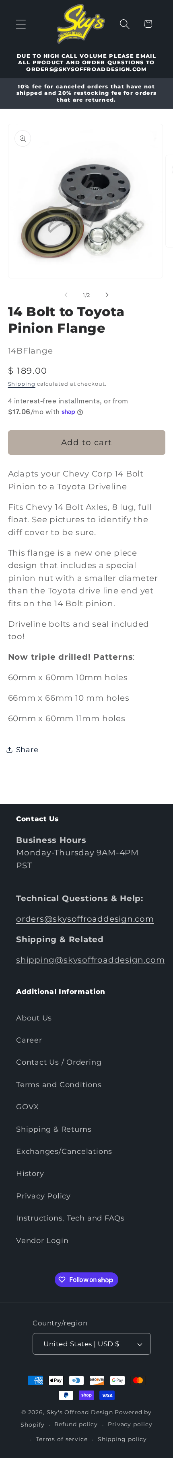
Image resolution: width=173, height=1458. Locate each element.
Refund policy (76, 1424)
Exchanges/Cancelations (64, 1151)
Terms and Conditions (59, 1084)
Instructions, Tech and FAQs (70, 1218)
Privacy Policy (43, 1195)
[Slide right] (107, 295)
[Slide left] (66, 295)
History (30, 1173)
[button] (20, 23)
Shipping (21, 383)
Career (29, 1040)
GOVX (27, 1106)
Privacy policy (130, 1424)
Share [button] (27, 749)
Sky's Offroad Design (80, 1412)
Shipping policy (122, 1439)
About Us (34, 1017)
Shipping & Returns (54, 1129)
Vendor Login (42, 1240)
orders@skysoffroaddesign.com (85, 919)
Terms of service (62, 1439)
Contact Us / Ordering (58, 1062)
